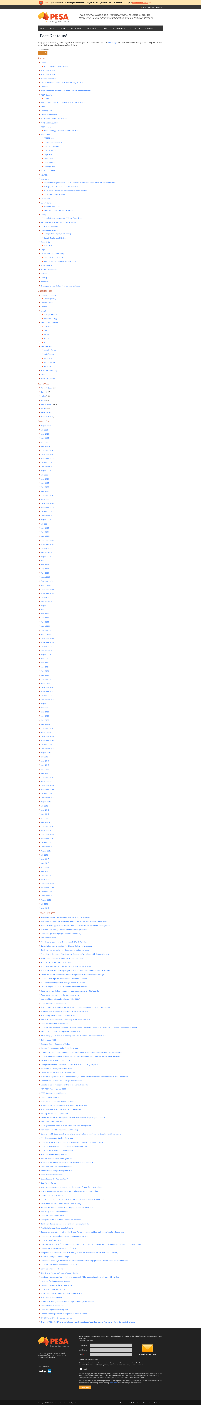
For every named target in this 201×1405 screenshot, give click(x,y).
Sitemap (44, 277)
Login (43, 249)
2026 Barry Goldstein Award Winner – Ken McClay (61, 1109)
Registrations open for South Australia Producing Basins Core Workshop (69, 1191)
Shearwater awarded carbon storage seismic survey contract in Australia (70, 991)
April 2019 (45, 769)
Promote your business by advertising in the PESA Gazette (64, 1011)
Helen (43, 396)
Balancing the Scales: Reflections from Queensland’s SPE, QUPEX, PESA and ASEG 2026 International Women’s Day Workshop (91, 1244)
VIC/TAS (47, 338)
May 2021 (45, 667)
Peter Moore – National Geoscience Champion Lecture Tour (65, 1236)
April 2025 (45, 487)
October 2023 (46, 548)
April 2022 (45, 622)
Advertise (48, 245)
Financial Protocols (51, 146)
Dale (42, 392)
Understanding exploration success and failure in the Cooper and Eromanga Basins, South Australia (80, 1056)
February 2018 (47, 826)
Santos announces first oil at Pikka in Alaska (58, 1072)
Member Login (148, 7)
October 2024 (46, 511)
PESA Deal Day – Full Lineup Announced (56, 1166)
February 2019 (47, 777)
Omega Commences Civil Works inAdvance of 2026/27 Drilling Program (69, 1064)
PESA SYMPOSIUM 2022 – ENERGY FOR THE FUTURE (63, 102)
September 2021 (48, 650)
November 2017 (47, 838)
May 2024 (45, 528)
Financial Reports (50, 150)
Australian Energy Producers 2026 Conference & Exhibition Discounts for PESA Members (79, 182)
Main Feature (49, 354)
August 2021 (46, 654)
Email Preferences (140, 3)
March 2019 (45, 773)
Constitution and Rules (53, 142)
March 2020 (45, 724)
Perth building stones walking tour (54, 1309)
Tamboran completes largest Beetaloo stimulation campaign (65, 950)
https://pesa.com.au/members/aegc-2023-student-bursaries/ (66, 91)
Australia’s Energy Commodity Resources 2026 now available (65, 917)
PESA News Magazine (49, 226)
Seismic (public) (50, 298)
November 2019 (47, 740)
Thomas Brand (47, 416)
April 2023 (45, 573)
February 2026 (47, 450)
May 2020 (45, 716)
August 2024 (46, 519)
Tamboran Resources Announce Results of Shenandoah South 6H (67, 1162)
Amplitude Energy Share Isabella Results (57, 1228)
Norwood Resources (52, 206)
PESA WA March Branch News (53, 1215)
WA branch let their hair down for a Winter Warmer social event (66, 966)
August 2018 (46, 802)
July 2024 (44, 524)
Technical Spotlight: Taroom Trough (55, 1256)
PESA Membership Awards (54, 195)
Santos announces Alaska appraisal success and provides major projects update (73, 1117)
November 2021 (47, 642)
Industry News (50, 350)
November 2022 (47, 593)
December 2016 (47, 883)
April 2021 (45, 671)
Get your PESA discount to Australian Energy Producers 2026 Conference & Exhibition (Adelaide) (79, 1252)
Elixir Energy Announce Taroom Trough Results (60, 1273)
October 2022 (46, 597)
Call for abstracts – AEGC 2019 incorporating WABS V (62, 82)
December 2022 (47, 589)
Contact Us (45, 242)
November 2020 (47, 691)
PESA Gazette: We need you (52, 1305)
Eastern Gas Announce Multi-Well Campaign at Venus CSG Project (67, 1207)
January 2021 (46, 683)
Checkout (44, 86)
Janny (43, 400)
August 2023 (46, 556)
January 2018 (46, 830)
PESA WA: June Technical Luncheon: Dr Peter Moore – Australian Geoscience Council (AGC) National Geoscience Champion (89, 1027)
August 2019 (46, 753)
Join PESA (44, 175)
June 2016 (45, 908)
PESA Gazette (46, 95)
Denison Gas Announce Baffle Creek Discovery (59, 1048)
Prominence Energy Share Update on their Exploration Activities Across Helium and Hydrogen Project (81, 1052)
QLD (45, 330)
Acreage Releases (51, 314)
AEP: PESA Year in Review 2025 (53, 1089)
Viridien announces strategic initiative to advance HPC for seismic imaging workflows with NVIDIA (80, 1277)
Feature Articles (47, 302)
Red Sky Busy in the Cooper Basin (54, 1113)
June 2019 (45, 761)
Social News (48, 358)
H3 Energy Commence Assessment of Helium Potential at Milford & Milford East (73, 1199)
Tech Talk (48, 366)
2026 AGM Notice (48, 74)
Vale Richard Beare (48, 937)
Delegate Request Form (53, 257)
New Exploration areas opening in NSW (56, 1158)
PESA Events (46, 127)
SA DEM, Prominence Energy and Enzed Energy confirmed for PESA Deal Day (71, 1187)
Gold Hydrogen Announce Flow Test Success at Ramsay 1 (64, 987)
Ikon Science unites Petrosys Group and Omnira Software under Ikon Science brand (74, 921)
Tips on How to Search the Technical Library (58, 222)
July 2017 (44, 855)
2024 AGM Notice (48, 171)
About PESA (45, 134)
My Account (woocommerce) (52, 254)
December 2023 (47, 540)
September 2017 (48, 846)
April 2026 (45, 442)
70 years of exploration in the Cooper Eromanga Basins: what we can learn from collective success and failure (84, 1076)
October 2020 (46, 695)
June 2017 (45, 859)
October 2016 (46, 891)
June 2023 (45, 564)
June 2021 (45, 663)
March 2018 (45, 822)
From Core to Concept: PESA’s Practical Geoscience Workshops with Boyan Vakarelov (75, 954)
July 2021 (44, 659)
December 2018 (47, 785)
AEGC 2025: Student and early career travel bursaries (65, 190)
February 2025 (47, 495)
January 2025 (46, 499)
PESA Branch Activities (50, 322)
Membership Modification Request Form (60, 261)
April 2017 (45, 867)
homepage (112, 42)
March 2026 (45, 446)
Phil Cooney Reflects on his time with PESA (58, 1015)
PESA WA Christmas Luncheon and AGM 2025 (59, 1264)
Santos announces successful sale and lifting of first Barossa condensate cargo (72, 974)
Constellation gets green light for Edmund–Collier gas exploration (67, 946)
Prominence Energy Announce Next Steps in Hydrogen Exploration (67, 1301)
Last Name (83, 1350)
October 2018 (46, 793)
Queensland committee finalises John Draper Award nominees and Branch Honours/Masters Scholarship (82, 1232)
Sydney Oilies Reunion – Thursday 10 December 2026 (62, 958)
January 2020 (46, 732)
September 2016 (48, 896)
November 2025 (47, 458)
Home (43, 63)
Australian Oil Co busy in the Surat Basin (56, 1068)
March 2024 (45, 536)
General (44, 307)
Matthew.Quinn (47, 404)
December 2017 (47, 834)
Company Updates (48, 295)
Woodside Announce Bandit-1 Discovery (57, 1138)
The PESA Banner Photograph (56, 66)
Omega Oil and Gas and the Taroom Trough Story (61, 1220)
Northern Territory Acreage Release (55, 1281)
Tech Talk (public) (48, 378)
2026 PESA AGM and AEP (51, 1097)
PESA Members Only (49, 370)
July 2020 (44, 708)
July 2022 (44, 609)
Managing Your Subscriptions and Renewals (61, 186)
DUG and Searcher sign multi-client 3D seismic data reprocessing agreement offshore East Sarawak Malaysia (84, 1260)
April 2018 (45, 818)
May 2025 (45, 483)
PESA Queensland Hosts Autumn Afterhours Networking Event (66, 1126)
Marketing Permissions (89, 1360)
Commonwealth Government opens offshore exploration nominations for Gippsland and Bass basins (81, 1134)
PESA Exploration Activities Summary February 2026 (61, 1293)
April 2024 (45, 532)
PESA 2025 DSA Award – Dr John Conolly (57, 1150)
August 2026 (46, 426)
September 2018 (48, 797)
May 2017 (45, 863)
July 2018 (44, 806)
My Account (45, 199)
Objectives (48, 154)
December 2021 (47, 638)
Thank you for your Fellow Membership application (61, 286)
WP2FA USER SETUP (49, 123)
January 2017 (46, 879)
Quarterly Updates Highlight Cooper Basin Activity (61, 933)
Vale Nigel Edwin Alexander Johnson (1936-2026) (60, 999)
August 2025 (46, 470)
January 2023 (46, 585)
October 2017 (46, 842)
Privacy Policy (46, 265)
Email (81, 1355)
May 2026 (45, 438)
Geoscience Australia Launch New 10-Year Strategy (61, 1203)
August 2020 (46, 703)
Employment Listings (49, 230)
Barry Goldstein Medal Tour (52, 1269)
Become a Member (48, 78)
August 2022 (46, 605)
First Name (83, 1345)
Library (43, 214)
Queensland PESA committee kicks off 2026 (58, 1248)
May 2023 (45, 569)
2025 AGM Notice (48, 70)
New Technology (50, 318)
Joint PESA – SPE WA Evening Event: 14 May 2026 (60, 1032)
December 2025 (47, 454)
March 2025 (45, 491)
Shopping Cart (46, 110)
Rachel (43, 408)
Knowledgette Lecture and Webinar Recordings (63, 218)
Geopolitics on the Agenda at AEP (54, 1179)
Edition (46, 98)
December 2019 (47, 736)
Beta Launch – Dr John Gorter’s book (55, 1060)
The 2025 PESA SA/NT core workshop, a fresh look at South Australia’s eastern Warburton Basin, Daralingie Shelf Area (88, 1322)
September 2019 (48, 748)
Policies (44, 273)
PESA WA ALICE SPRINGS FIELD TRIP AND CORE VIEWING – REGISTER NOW (72, 1142)
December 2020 (47, 687)
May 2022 (45, 618)
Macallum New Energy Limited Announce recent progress (64, 929)
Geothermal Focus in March (52, 1195)
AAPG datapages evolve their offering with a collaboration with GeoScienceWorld (73, 1036)
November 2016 (47, 887)
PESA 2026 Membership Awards (54, 1154)
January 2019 (46, 781)
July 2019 (44, 757)
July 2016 (44, 904)
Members (45, 179)
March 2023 (45, 577)
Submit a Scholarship (49, 115)
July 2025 (44, 475)
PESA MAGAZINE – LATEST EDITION (58, 210)
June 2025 (45, 479)
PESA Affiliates (49, 158)
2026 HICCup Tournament (51, 1297)
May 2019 (45, 765)
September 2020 (48, 699)
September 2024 (48, 515)
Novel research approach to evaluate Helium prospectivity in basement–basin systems (76, 925)
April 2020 (45, 720)
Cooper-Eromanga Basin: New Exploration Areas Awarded (64, 1313)
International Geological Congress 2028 (56, 1171)
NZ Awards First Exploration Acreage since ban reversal (63, 982)
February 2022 (47, 630)
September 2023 (48, 552)
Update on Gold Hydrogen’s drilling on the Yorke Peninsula (64, 1085)
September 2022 (48, 601)
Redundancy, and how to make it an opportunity (60, 995)
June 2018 (45, 810)
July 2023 (44, 560)
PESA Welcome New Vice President (55, 1023)
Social (43, 374)
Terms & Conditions (49, 269)
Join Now (159, 7)
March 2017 (45, 871)
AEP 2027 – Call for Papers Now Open (56, 962)
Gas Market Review (49, 1183)
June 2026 (45, 434)
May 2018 (45, 814)
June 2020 (45, 712)
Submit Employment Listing (55, 238)
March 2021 (45, 675)
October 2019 (46, 744)
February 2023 (47, 581)
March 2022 (45, 626)
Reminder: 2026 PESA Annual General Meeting (59, 1130)
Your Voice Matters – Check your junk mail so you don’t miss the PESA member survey (75, 970)
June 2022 (45, 614)
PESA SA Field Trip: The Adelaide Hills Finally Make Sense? (64, 978)
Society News (49, 362)
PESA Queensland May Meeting (53, 1093)
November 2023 (47, 544)
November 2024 (47, 507)
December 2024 (47, 503)
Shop (43, 106)
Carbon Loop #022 (48, 1040)
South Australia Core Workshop (53, 1175)
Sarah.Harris (46, 412)
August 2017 (46, 851)
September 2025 (48, 466)
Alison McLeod (46, 388)
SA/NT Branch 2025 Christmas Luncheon (57, 1318)
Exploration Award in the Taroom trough (57, 1285)
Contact (131, 1403)
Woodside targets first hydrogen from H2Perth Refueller (64, 942)
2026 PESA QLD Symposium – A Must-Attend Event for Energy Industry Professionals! (75, 1007)
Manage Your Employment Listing (57, 234)
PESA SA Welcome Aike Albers (53, 1289)
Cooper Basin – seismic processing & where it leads (61, 1081)
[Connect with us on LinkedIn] (45, 1371)
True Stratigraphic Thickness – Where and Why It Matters (64, 1105)
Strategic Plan (49, 166)
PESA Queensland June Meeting (53, 1003)
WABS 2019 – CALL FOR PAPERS (54, 119)
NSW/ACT (48, 326)
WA (45, 342)
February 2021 (47, 679)
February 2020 (47, 728)
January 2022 (46, 634)
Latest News (46, 203)
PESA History (49, 162)
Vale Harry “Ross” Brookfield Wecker (55, 1211)
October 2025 (46, 462)
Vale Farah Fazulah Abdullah (52, 1121)
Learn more (114, 1383)
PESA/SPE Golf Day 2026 (51, 1240)
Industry (44, 311)
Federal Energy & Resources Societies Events (62, 130)
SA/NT (46, 334)
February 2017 (47, 875)
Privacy (145, 1403)
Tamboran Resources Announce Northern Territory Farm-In (65, 1224)
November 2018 (47, 789)
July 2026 (44, 430)
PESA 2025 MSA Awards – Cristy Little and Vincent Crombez (65, 1146)
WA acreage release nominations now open (58, 1101)
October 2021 (46, 646)
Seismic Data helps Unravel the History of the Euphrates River (66, 1019)
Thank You (45, 281)
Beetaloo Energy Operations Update (55, 1044)
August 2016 (46, 900)
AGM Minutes (49, 138)
